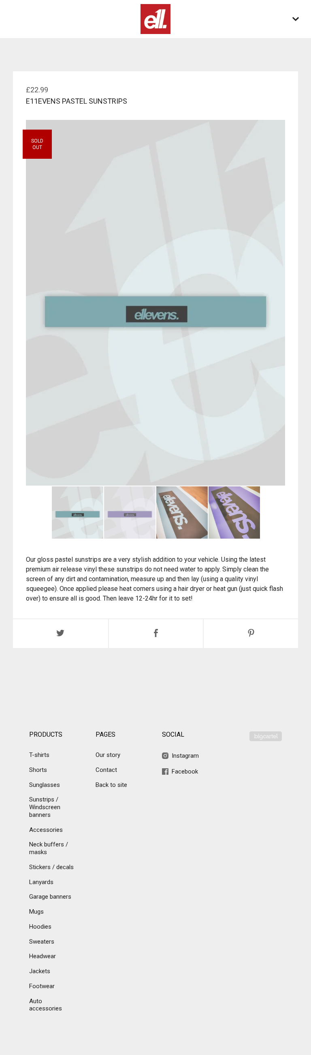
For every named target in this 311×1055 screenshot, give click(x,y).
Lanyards (41, 882)
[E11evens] (155, 19)
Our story (108, 755)
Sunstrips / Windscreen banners (44, 807)
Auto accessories (45, 1004)
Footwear (42, 986)
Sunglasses (44, 785)
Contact (106, 770)
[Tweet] (60, 633)
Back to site (111, 785)
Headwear (42, 956)
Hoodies (40, 926)
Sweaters (41, 941)
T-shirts (39, 755)
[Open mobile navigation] (296, 19)
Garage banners (50, 896)
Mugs (36, 911)
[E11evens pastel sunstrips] (77, 512)
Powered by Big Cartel (265, 736)
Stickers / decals (51, 867)
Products (45, 734)
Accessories (46, 829)
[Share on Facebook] (156, 633)
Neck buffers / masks (48, 848)
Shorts (38, 770)
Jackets (39, 971)
